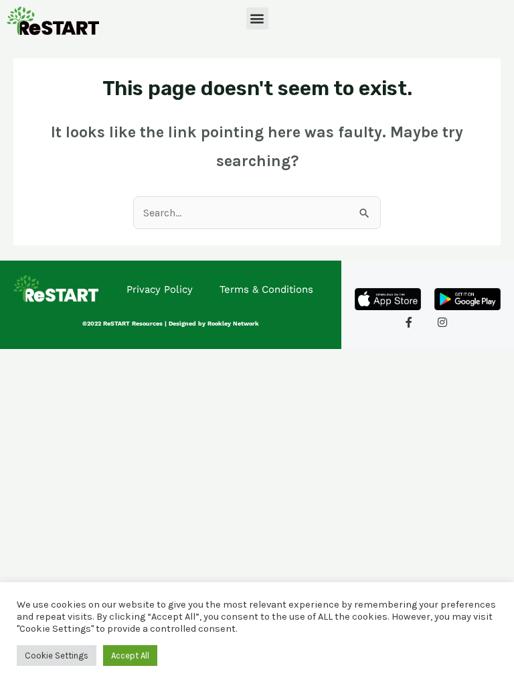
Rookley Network (233, 323)
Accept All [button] (130, 655)
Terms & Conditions (266, 289)
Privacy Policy (159, 289)
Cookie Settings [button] (56, 655)
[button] (257, 18)
